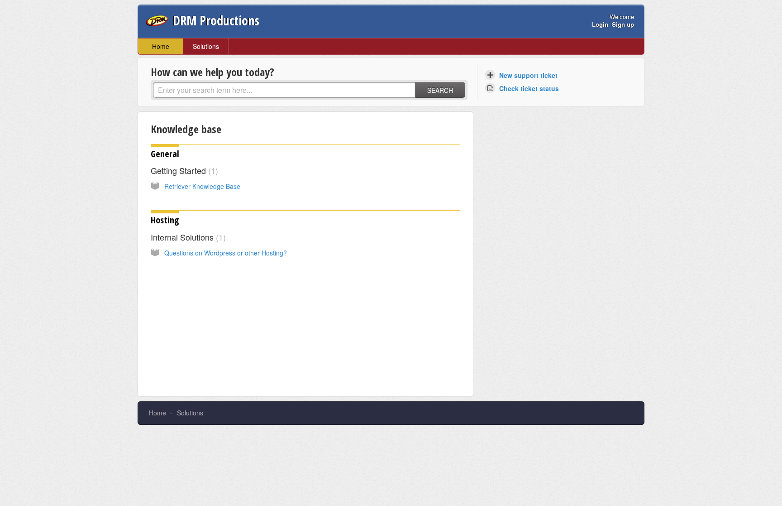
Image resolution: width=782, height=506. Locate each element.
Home (160, 46)
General (165, 154)
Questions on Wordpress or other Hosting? (225, 252)
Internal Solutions (187, 237)
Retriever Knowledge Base (202, 186)
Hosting (165, 220)
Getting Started (183, 170)
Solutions (206, 46)
